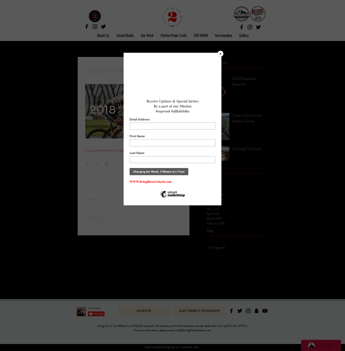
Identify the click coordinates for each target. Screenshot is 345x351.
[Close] (220, 54)
